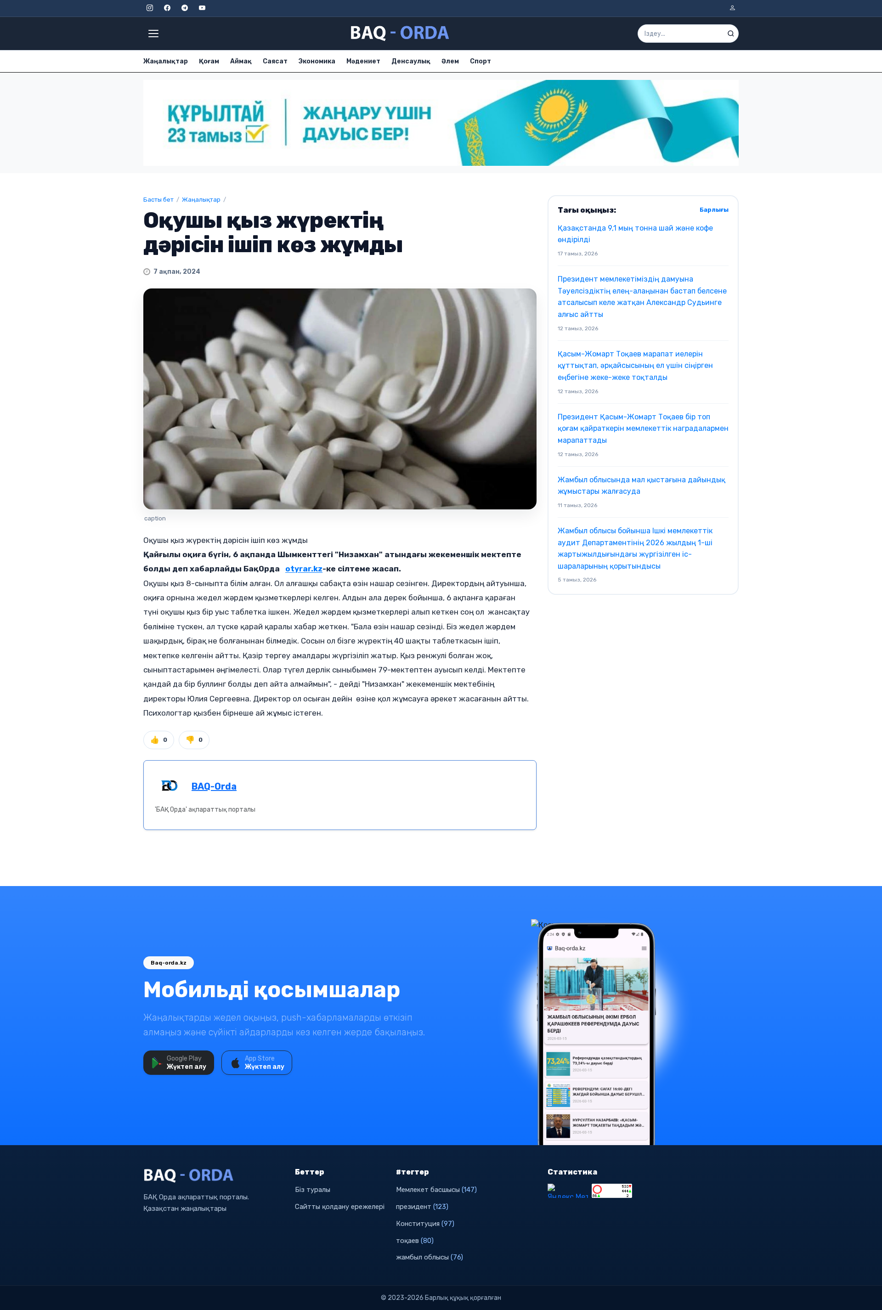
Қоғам (209, 61)
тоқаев (415, 1241)
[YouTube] (202, 8)
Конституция (425, 1224)
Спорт (480, 61)
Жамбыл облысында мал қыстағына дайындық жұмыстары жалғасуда (641, 485)
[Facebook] (167, 8)
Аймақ (241, 61)
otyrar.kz (303, 568)
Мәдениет (363, 61)
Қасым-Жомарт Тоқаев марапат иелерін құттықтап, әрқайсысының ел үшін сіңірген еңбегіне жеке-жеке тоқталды (635, 366)
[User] (732, 8)
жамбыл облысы (429, 1257)
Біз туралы (312, 1190)
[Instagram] (149, 8)
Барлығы (714, 209)
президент (422, 1207)
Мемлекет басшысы (436, 1190)
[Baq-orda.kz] (213, 1176)
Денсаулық (410, 61)
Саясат (275, 61)
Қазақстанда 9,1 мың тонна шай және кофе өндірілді (635, 234)
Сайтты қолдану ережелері (339, 1207)
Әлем (450, 61)
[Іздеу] (731, 33)
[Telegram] (184, 8)
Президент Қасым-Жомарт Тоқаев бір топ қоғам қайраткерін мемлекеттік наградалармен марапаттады (643, 428)
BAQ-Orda (214, 786)
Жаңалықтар (165, 61)
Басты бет (158, 199)
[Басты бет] (400, 33)
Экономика (317, 61)
